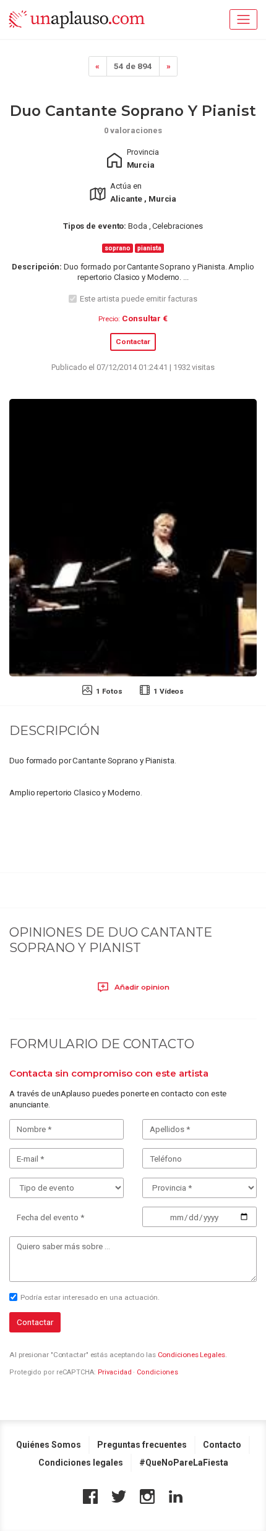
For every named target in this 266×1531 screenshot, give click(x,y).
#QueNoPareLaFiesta (183, 1462)
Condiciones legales (80, 1462)
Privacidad (115, 1372)
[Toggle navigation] (243, 19)
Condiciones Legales (191, 1354)
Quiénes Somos (48, 1445)
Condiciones (157, 1372)
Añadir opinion (141, 987)
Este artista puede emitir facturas (138, 298)
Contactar (133, 341)
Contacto (222, 1445)
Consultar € (145, 318)
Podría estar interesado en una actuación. (90, 1297)
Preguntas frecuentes (142, 1445)
